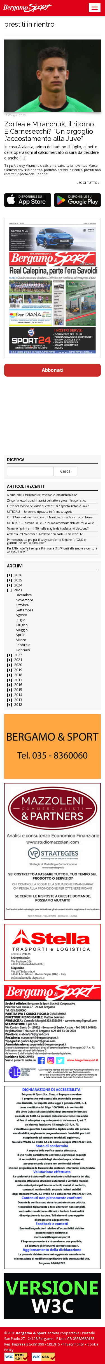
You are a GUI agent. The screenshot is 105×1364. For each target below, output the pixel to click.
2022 (18, 655)
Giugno (22, 625)
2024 (18, 585)
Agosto (21, 615)
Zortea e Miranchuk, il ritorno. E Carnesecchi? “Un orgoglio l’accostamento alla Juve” (49, 131)
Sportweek (26, 174)
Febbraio (23, 644)
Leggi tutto (87, 182)
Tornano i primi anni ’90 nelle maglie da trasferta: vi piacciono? (47, 528)
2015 (18, 689)
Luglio (20, 620)
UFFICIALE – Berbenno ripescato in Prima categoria (39, 512)
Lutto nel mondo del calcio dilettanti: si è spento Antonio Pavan (48, 506)
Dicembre (24, 595)
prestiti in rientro (70, 170)
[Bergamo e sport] (52, 746)
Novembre (24, 600)
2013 (18, 699)
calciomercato (53, 166)
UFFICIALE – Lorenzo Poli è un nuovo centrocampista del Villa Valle (50, 523)
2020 (18, 664)
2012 (18, 704)
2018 (18, 674)
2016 (18, 684)
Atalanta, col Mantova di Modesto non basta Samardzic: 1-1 (45, 534)
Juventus (80, 166)
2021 (18, 659)
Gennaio (23, 650)
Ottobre (22, 605)
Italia (69, 166)
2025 (18, 580)
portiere (50, 170)
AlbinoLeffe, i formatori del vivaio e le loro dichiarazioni (42, 495)
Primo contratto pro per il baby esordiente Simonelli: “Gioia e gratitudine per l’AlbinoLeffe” (46, 541)
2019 (18, 669)
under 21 (42, 174)
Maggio (22, 630)
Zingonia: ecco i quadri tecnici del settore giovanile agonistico (46, 500)
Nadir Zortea (33, 170)
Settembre (25, 610)
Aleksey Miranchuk (27, 166)
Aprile (20, 634)
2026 (18, 575)
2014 (18, 694)
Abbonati (53, 370)
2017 (18, 680)
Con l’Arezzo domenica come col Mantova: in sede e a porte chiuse (49, 517)
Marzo (21, 639)
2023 (18, 590)
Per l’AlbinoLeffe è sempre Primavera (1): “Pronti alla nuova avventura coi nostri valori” (52, 550)
